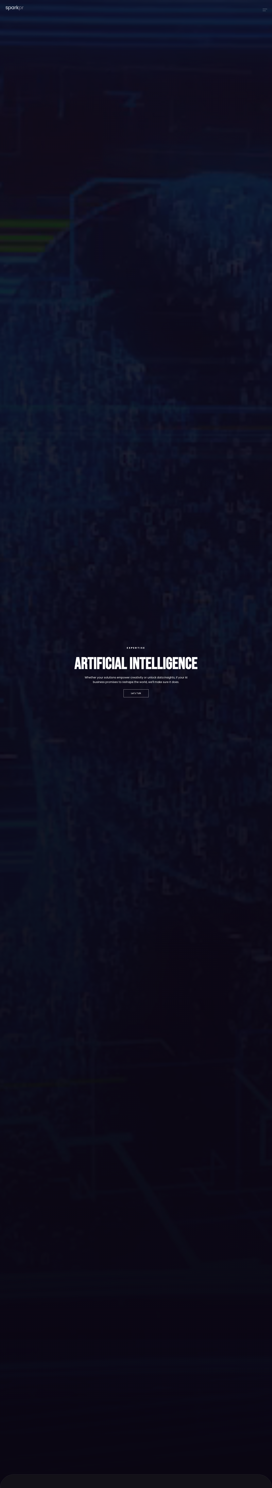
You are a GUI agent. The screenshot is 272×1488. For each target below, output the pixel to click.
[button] (265, 10)
